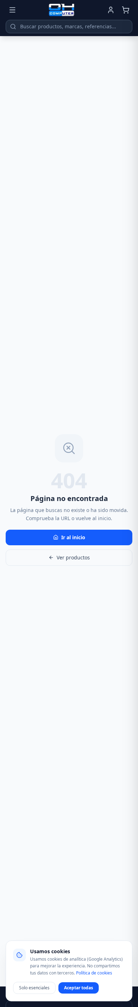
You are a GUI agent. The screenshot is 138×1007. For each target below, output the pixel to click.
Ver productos (73, 557)
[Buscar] (13, 26)
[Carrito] (125, 10)
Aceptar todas (78, 988)
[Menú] (12, 10)
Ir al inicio (73, 537)
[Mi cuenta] (110, 10)
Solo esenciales (34, 988)
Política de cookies (94, 973)
